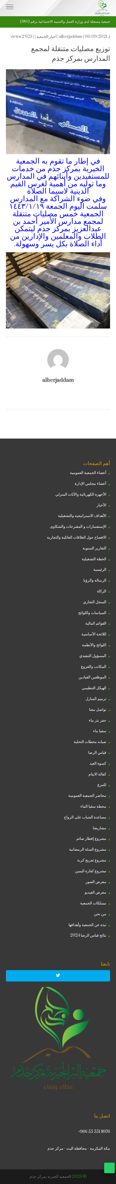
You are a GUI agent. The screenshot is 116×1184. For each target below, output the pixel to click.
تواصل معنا (97, 709)
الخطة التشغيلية (94, 559)
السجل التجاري (94, 602)
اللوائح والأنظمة (94, 645)
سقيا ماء (99, 731)
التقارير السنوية (94, 548)
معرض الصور (96, 881)
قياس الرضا (97, 752)
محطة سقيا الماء (93, 806)
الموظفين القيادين (92, 677)
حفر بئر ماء (97, 720)
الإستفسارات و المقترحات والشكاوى (78, 526)
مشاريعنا (99, 828)
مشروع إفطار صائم (91, 838)
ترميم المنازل (96, 698)
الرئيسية (99, 569)
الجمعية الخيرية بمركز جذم (50, 1176)
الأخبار (101, 505)
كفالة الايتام (97, 774)
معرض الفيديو (95, 892)
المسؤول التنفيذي (92, 655)
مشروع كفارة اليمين (90, 871)
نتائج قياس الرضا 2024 (88, 935)
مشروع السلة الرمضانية (87, 849)
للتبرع (101, 784)
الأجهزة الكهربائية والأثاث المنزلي (80, 494)
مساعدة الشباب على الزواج (85, 817)
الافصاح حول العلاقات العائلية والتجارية (76, 537)
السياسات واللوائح (92, 612)
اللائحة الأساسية (93, 634)
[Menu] (9, 8)
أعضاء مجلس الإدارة (90, 483)
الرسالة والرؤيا (94, 580)
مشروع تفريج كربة (91, 860)
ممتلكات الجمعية (93, 903)
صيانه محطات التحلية (90, 741)
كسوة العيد (98, 763)
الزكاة (101, 591)
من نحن (100, 914)
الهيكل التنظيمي (94, 688)
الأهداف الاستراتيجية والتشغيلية (82, 515)
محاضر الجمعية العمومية (87, 795)
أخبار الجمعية (46, 36)
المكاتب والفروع (93, 666)
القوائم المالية (95, 623)
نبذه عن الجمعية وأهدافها (87, 924)
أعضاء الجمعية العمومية (88, 472)
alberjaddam (70, 36)
